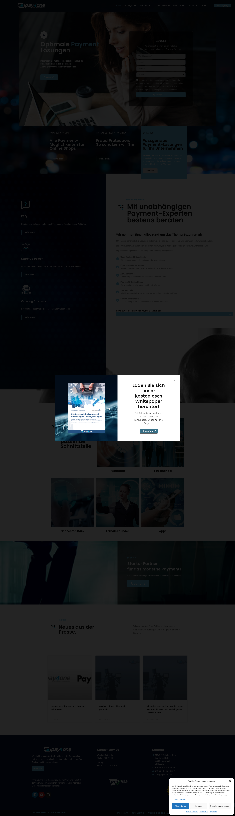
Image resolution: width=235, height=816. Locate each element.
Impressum (213, 812)
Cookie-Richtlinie (192, 812)
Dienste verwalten (179, 799)
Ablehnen (199, 806)
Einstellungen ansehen (220, 806)
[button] (230, 781)
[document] (117, 408)
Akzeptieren (180, 806)
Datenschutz (204, 812)
